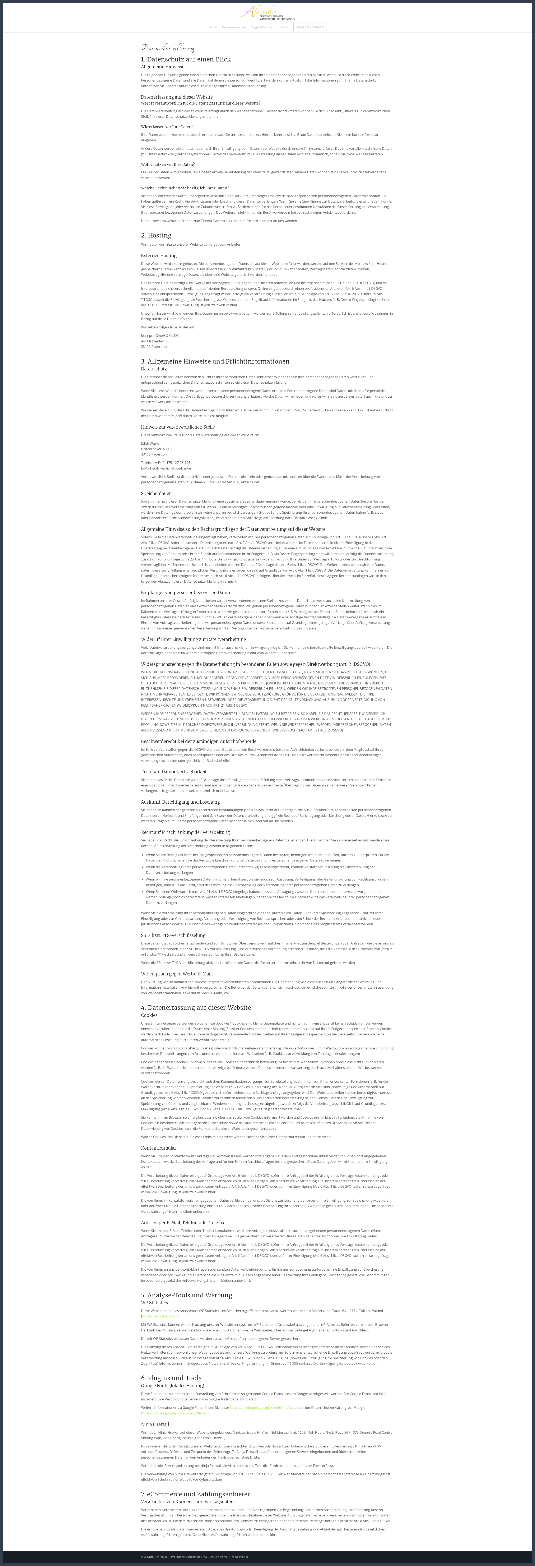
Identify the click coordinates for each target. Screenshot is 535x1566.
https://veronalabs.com (160, 1316)
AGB (205, 1556)
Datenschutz (193, 1556)
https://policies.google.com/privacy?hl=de (173, 1413)
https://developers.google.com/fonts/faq (262, 1407)
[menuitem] (212, 27)
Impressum (177, 1556)
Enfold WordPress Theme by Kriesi (229, 1556)
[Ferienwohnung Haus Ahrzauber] (267, 12)
